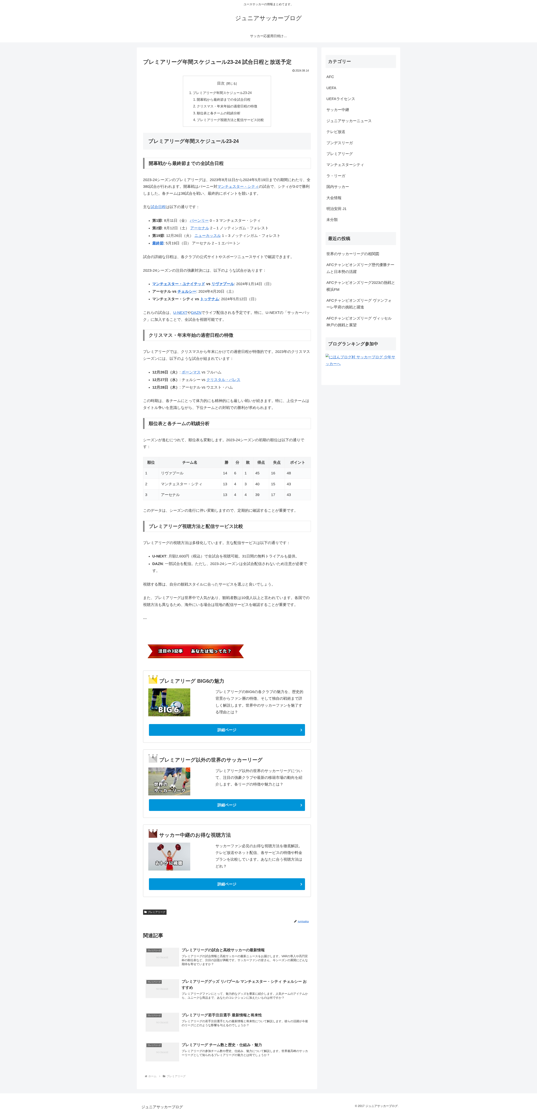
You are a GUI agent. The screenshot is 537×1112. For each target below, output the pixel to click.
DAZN (196, 313)
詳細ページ (227, 730)
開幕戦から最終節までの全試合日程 (223, 99)
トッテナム (209, 299)
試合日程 (158, 207)
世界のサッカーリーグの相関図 (352, 254)
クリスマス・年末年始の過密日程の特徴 (227, 106)
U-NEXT (180, 313)
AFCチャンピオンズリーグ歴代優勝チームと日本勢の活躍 (360, 268)
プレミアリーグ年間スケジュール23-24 (222, 93)
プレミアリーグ (156, 912)
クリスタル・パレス (223, 380)
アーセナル (199, 228)
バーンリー (199, 220)
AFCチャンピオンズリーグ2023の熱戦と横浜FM (360, 286)
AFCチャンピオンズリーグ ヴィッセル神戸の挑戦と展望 (359, 321)
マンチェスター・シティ (238, 186)
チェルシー (186, 291)
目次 (221, 83)
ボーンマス (191, 372)
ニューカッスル (207, 236)
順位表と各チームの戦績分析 (218, 113)
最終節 (158, 243)
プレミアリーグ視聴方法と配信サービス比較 (230, 120)
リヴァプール (222, 284)
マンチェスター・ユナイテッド (178, 284)
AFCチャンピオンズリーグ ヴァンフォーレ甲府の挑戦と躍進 (359, 303)
